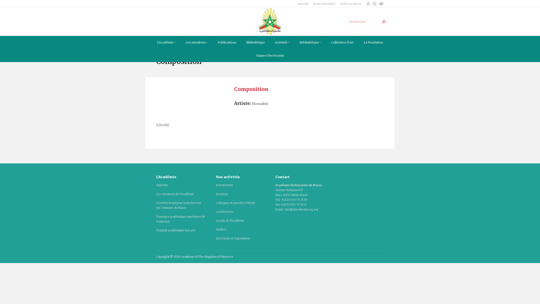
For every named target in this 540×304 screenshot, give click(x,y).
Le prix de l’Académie (230, 221)
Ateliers (221, 229)
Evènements (224, 185)
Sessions (222, 194)
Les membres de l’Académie (175, 194)
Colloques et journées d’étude (235, 203)
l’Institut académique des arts (176, 230)
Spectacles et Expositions (233, 238)
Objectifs (162, 185)
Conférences (225, 212)
